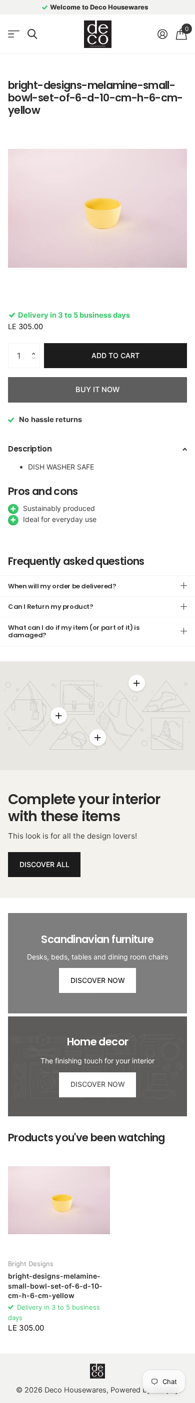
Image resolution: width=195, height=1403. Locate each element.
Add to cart (116, 355)
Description (30, 449)
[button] (36, 347)
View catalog (14, 34)
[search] (32, 34)
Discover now (97, 980)
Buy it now (98, 389)
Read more (137, 683)
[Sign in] (162, 34)
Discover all (45, 864)
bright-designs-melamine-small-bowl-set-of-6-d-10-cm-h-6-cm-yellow (55, 1286)
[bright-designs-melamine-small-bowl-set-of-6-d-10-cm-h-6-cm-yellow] (59, 1200)
